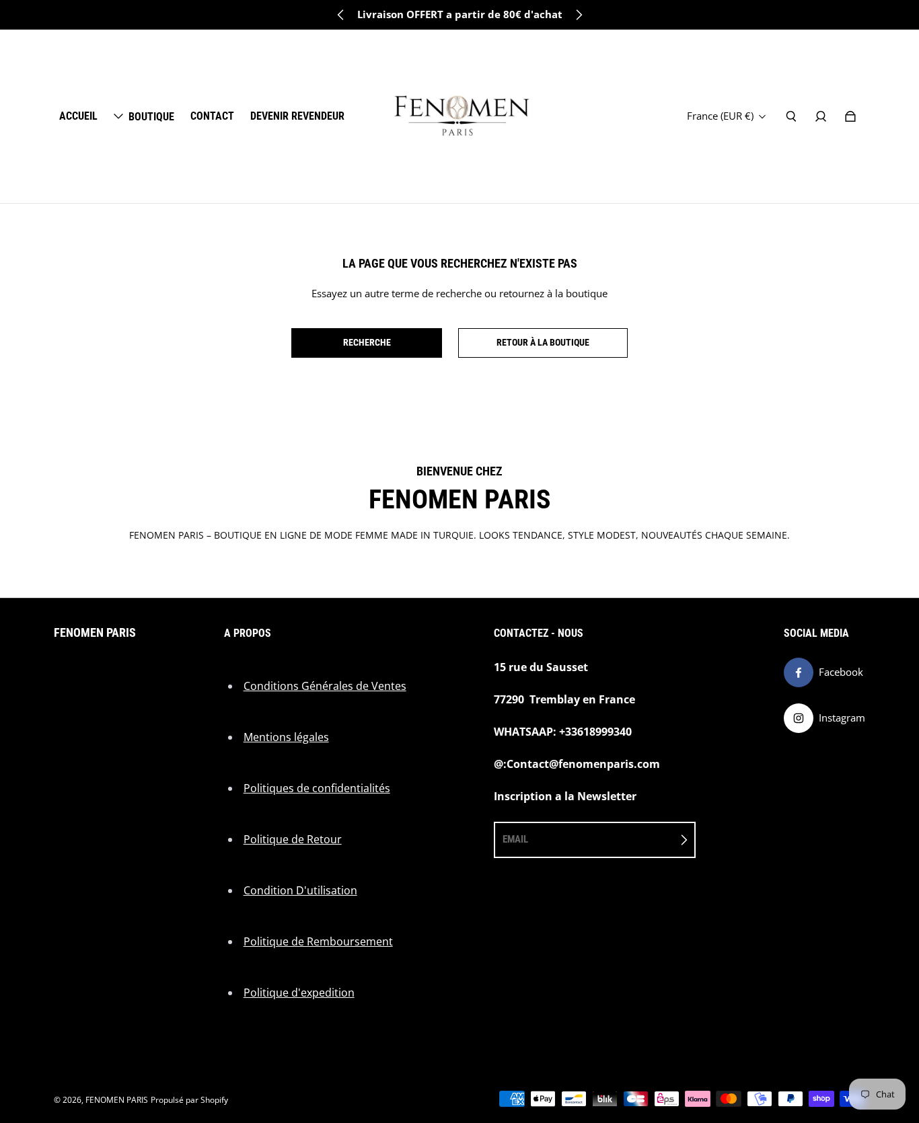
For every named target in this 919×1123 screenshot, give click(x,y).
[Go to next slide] (578, 15)
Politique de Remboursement (318, 941)
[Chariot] (850, 116)
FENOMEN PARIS (116, 1100)
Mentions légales (286, 737)
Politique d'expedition (299, 992)
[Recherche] (791, 116)
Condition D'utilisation (300, 890)
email (515, 839)
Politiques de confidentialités (317, 788)
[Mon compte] (821, 116)
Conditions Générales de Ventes (325, 686)
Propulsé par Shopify (189, 1100)
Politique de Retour (293, 839)
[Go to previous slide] (341, 15)
